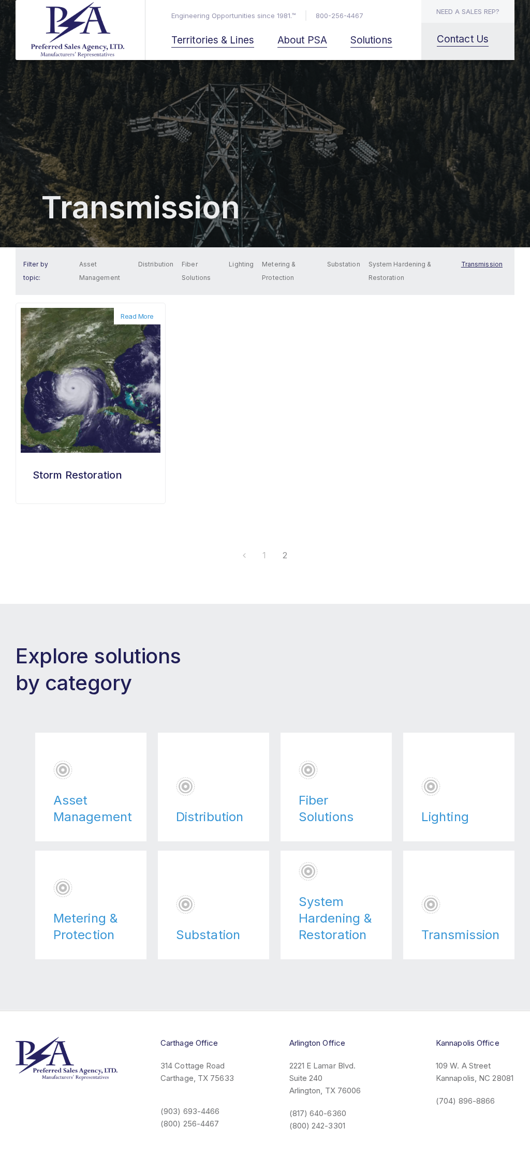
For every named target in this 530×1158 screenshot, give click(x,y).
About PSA (302, 40)
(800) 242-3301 (317, 1126)
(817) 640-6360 (317, 1113)
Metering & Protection (279, 270)
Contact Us (463, 39)
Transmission (482, 264)
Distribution (155, 264)
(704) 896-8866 (465, 1101)
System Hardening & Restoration (400, 270)
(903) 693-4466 (189, 1111)
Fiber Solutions (196, 270)
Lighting (241, 264)
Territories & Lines (212, 40)
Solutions (371, 40)
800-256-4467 (339, 15)
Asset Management (99, 270)
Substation (343, 264)
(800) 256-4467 (189, 1124)
